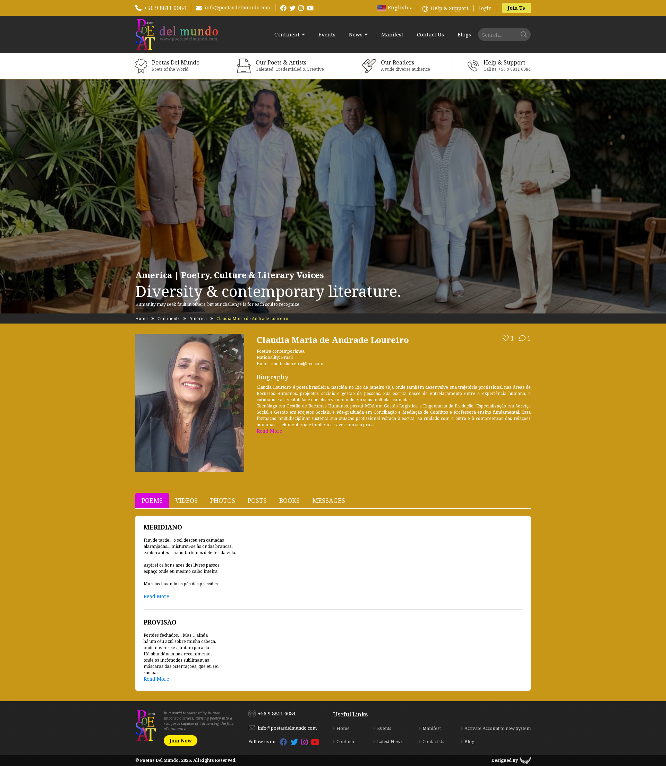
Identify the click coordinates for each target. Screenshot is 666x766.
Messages (328, 500)
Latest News (390, 741)
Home (141, 318)
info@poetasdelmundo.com (237, 7)
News (355, 34)
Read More (269, 431)
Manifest (392, 34)
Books (289, 500)
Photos (222, 500)
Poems (152, 500)
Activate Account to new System (497, 728)
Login (485, 8)
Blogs (464, 34)
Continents (168, 318)
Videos (186, 500)
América (198, 318)
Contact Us (430, 34)
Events (326, 34)
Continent (287, 34)
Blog (469, 741)
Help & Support (449, 8)
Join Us (516, 8)
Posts (257, 500)
